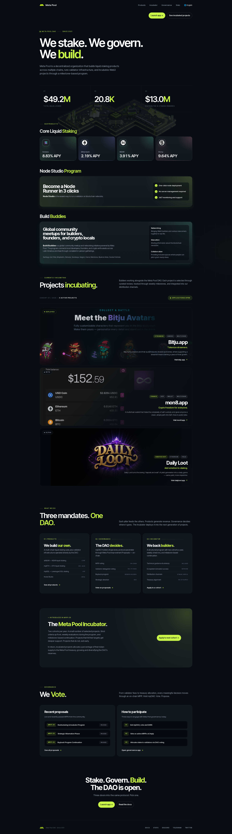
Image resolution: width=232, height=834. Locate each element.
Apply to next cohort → (169, 638)
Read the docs (125, 804)
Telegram (177, 827)
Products (142, 5)
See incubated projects (179, 15)
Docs (147, 827)
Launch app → (157, 15)
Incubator (153, 5)
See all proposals (53, 750)
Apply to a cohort (155, 588)
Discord (165, 827)
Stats (178, 5)
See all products (52, 585)
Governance (167, 5)
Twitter (188, 827)
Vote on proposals (104, 588)
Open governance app (132, 750)
